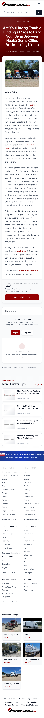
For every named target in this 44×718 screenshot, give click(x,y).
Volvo (26, 537)
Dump (4, 479)
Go (39, 12)
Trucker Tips (23, 22)
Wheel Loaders (8, 534)
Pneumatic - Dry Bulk (32, 504)
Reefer (26, 486)
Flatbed (27, 475)
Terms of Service (11, 705)
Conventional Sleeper (10, 472)
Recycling (5, 541)
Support (19, 702)
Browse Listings (20, 297)
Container (28, 500)
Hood (4, 560)
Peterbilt (27, 551)
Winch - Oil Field (8, 514)
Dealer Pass (28, 590)
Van (25, 472)
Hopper (27, 493)
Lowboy (27, 489)
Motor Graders (7, 548)
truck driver (21, 251)
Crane (4, 497)
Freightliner (28, 534)
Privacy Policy (31, 702)
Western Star (29, 569)
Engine (4, 567)
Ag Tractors (6, 544)
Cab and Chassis (8, 489)
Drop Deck (28, 482)
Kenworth (28, 544)
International (29, 541)
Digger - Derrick (8, 511)
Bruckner (5, 583)
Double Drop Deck (31, 511)
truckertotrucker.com (28, 270)
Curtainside (28, 497)
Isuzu (26, 558)
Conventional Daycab (10, 475)
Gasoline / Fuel (29, 514)
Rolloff (4, 493)
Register (27, 333)
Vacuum (5, 504)
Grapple (5, 500)
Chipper (5, 507)
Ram (26, 562)
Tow (3, 482)
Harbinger (28, 573)
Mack (26, 530)
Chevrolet (28, 555)
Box (3, 486)
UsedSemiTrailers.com (30, 705)
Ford (26, 548)
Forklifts (5, 530)
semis (33, 105)
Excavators (6, 537)
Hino (26, 565)
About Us (8, 702)
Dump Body (6, 564)
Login (15, 333)
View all (36, 385)
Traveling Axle (29, 507)
